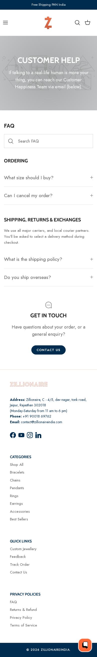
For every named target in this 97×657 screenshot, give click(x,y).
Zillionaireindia (55, 650)
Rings (14, 496)
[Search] (79, 22)
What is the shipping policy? (33, 259)
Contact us (48, 350)
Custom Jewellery (23, 549)
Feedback (18, 556)
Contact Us (18, 572)
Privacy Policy (21, 617)
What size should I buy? (28, 177)
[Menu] (5, 22)
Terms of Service (23, 625)
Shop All (16, 464)
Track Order (20, 564)
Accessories (20, 511)
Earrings (16, 503)
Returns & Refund (23, 609)
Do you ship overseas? (27, 277)
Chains (15, 480)
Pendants (17, 488)
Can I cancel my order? (28, 195)
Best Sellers (19, 519)
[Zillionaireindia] (48, 22)
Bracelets (17, 472)
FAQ (13, 602)
